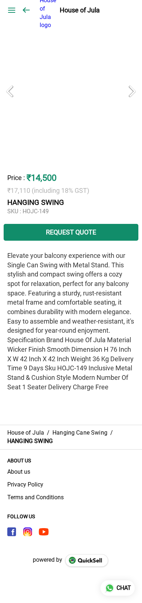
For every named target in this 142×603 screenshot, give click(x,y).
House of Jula (80, 10)
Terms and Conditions (35, 497)
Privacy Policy (25, 484)
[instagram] (27, 532)
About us (18, 471)
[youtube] (44, 532)
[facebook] (11, 532)
